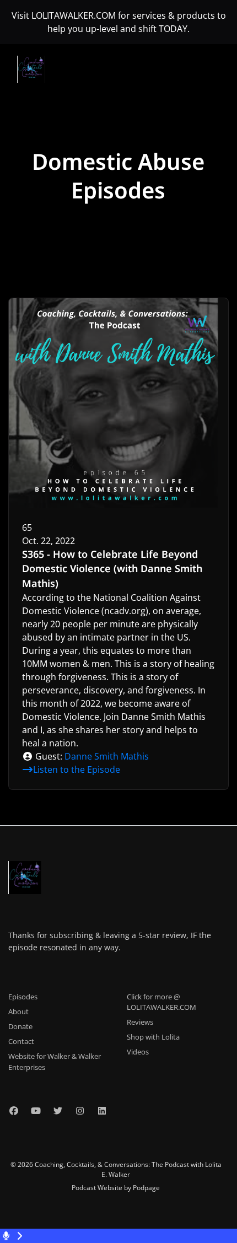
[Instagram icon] (79, 1110)
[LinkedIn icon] (101, 1110)
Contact (21, 1041)
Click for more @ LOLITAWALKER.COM (161, 1002)
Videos (138, 1052)
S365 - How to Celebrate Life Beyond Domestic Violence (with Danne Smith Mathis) (112, 568)
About (18, 1011)
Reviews (140, 1022)
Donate (20, 1026)
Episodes (22, 997)
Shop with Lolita (153, 1037)
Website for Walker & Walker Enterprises (54, 1061)
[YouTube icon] (35, 1110)
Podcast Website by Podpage (116, 1187)
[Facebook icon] (13, 1110)
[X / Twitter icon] (57, 1110)
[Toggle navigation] (219, 72)
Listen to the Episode (76, 769)
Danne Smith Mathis (106, 756)
